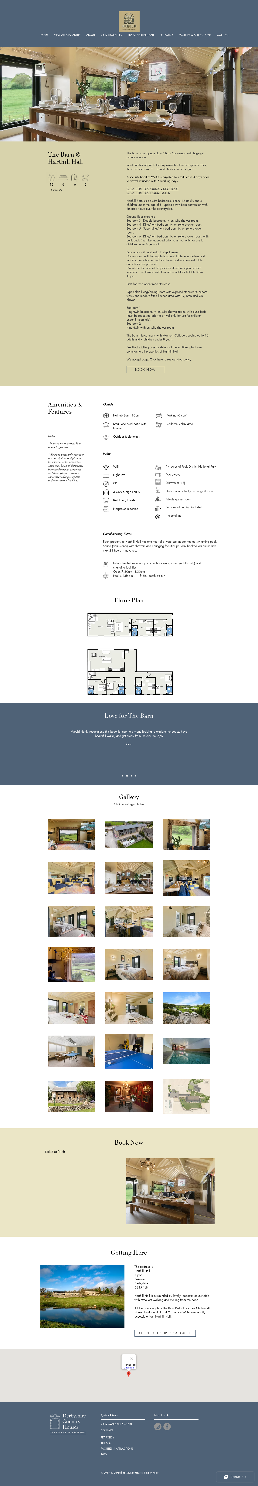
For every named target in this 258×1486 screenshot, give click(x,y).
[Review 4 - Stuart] (135, 775)
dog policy (184, 359)
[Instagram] (157, 1426)
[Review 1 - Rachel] (122, 775)
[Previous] (20, 744)
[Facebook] (167, 1426)
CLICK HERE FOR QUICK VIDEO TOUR (152, 189)
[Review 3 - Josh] (131, 775)
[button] (111, 35)
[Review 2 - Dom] (127, 776)
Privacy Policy (151, 1472)
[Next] (237, 744)
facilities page (145, 347)
